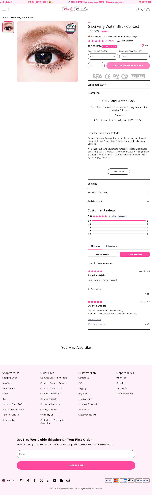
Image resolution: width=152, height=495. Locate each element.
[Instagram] (21, 480)
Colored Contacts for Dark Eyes (129, 154)
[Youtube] (54, 480)
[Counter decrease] (90, 65)
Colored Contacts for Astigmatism (132, 151)
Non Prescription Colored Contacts (115, 141)
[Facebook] (34, 480)
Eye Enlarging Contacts (99, 157)
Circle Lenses (130, 138)
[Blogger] (61, 480)
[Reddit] (68, 480)
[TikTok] (28, 480)
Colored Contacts (113, 138)
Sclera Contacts (106, 151)
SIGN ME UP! (76, 465)
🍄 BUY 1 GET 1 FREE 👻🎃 (25, 2)
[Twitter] (41, 480)
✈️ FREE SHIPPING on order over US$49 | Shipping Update (81, 2)
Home (5, 17)
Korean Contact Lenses (101, 154)
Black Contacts (112, 133)
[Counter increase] (101, 65)
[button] (4, 9)
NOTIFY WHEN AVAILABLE (128, 65)
